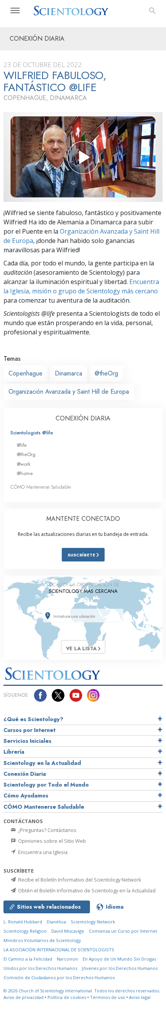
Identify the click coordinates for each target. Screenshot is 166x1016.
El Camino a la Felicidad (27, 959)
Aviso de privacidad (23, 997)
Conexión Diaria (24, 774)
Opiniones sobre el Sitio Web (51, 840)
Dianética (56, 922)
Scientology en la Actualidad (42, 763)
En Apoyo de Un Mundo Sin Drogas (119, 959)
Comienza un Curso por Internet (123, 931)
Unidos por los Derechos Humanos (40, 968)
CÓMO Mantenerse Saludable (40, 487)
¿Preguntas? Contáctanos (46, 830)
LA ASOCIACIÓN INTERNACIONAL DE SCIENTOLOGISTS (58, 949)
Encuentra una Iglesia (42, 852)
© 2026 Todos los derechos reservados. (81, 991)
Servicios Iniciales (27, 741)
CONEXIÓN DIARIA (83, 418)
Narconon (67, 959)
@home (25, 473)
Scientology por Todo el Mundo (46, 785)
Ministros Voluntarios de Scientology (42, 940)
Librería (13, 752)
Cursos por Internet (29, 730)
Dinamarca (68, 373)
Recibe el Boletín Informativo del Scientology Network (79, 879)
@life (22, 445)
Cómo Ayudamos (25, 795)
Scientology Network (93, 922)
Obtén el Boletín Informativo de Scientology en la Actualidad (86, 890)
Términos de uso (107, 997)
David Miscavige (67, 931)
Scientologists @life (31, 432)
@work (23, 464)
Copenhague (25, 373)
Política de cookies (66, 997)
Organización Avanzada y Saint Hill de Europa (68, 391)
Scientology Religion (25, 931)
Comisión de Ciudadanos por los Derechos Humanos (59, 977)
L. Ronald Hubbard (22, 922)
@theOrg (106, 373)
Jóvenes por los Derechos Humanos (120, 968)
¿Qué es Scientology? (33, 719)
